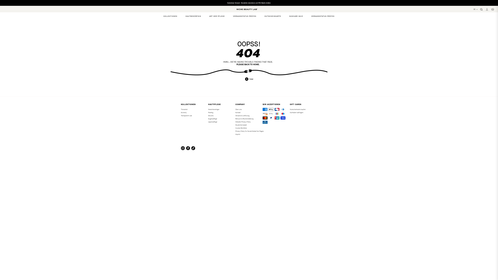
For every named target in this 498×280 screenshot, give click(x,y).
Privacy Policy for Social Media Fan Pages (249, 131)
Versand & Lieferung (242, 116)
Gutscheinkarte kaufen (298, 109)
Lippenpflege (212, 122)
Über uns (238, 109)
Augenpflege (212, 119)
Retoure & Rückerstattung (244, 119)
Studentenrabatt (241, 125)
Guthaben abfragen (296, 112)
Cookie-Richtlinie (241, 128)
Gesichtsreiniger (213, 109)
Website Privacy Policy (243, 122)
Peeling (210, 112)
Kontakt (238, 112)
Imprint (237, 134)
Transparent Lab (186, 116)
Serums (210, 116)
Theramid (184, 109)
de (474, 9)
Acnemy (184, 112)
